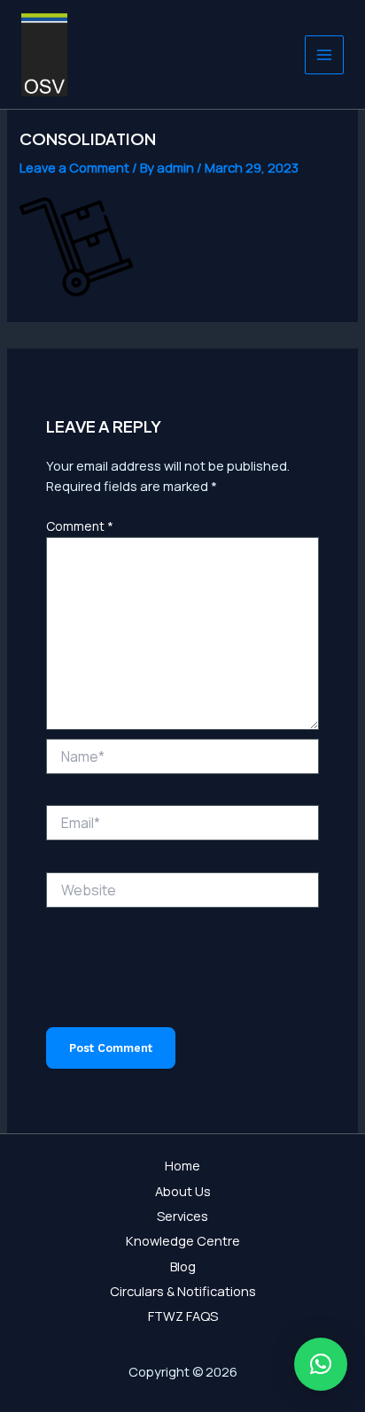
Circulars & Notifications (183, 1291)
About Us (183, 1191)
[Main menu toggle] (324, 54)
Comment (79, 526)
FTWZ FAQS (183, 1315)
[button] (320, 1364)
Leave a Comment (74, 167)
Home (182, 1165)
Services (182, 1215)
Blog (183, 1266)
